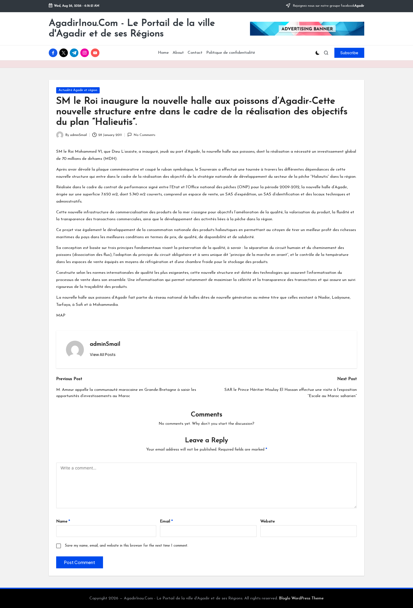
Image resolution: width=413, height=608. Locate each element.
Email (166, 521)
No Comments (144, 135)
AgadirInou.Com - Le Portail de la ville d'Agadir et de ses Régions (132, 29)
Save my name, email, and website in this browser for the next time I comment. (126, 546)
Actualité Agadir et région (78, 90)
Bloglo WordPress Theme (301, 598)
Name (63, 521)
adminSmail (105, 344)
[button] (349, 53)
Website (267, 521)
